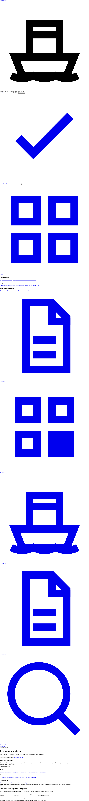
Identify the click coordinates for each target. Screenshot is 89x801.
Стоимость (30, 290)
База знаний (33, 777)
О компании (3, 782)
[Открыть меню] (21, 184)
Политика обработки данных (18, 782)
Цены (26, 777)
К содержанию (3, 0)
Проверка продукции (23, 290)
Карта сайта (28, 782)
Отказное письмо (14, 285)
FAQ (29, 777)
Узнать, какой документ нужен (7, 757)
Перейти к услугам (18, 757)
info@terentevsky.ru (4, 92)
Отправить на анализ (44, 795)
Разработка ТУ (22, 285)
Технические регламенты (19, 777)
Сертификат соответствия (6, 280)
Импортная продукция (12, 290)
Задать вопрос (21, 92)
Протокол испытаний (5, 285)
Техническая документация (32, 285)
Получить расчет (4, 747)
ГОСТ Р (34, 280)
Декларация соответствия (19, 280)
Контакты (2, 746)
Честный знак (3, 290)
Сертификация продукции (6, 777)
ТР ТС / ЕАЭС (28, 280)
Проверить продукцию (5, 766)
